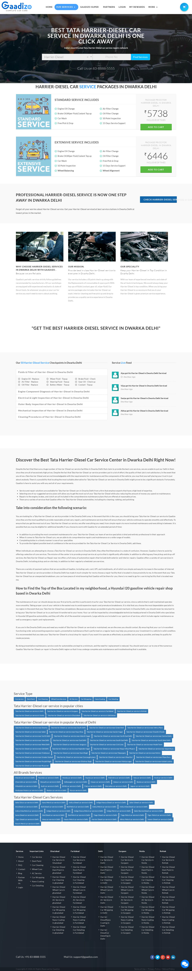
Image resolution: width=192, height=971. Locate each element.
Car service (19, 699)
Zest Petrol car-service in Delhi (79, 815)
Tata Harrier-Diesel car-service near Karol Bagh (70, 753)
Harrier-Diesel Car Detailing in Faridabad (79, 930)
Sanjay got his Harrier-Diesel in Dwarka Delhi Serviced (144, 398)
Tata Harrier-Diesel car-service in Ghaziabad (64, 715)
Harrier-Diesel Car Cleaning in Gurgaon (127, 880)
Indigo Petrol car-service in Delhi (119, 811)
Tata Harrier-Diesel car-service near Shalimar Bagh (73, 761)
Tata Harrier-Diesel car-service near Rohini (144, 753)
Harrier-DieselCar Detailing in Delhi (105, 934)
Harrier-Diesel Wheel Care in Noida (148, 890)
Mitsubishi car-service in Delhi (26, 786)
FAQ (20, 865)
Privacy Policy (154, 969)
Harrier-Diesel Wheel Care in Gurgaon (127, 890)
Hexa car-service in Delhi (51, 819)
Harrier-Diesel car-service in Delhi (104, 819)
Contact (21, 869)
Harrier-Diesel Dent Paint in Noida (148, 870)
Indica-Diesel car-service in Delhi (81, 802)
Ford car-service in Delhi (163, 778)
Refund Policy (168, 969)
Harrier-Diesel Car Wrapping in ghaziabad (58, 910)
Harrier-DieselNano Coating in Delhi (105, 921)
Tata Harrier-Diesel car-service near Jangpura (69, 744)
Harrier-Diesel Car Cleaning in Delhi (106, 880)
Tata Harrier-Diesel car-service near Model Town (144, 744)
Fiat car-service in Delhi (93, 786)
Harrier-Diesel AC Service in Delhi (106, 900)
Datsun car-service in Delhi (123, 782)
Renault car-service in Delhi (50, 782)
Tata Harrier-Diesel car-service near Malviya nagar (113, 761)
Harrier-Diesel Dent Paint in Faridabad (79, 870)
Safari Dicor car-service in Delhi (26, 802)
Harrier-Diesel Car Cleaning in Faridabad (79, 880)
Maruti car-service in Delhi (25, 778)
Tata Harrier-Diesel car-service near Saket (30, 732)
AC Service (73, 699)
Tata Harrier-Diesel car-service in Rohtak (132, 711)
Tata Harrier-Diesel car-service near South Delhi (68, 728)
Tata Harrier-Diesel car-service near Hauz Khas (66, 732)
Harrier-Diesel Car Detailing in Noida (148, 930)
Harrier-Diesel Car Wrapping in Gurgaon (127, 910)
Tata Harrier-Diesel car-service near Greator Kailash (34, 757)
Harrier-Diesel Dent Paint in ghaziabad (58, 870)
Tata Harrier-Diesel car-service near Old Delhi (32, 749)
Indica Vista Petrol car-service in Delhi (29, 811)
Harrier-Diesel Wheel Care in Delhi (106, 890)
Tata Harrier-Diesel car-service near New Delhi (32, 740)
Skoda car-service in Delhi (146, 782)
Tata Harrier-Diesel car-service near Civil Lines (106, 744)
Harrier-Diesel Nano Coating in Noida (148, 920)
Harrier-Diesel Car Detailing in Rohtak (168, 930)
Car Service (37, 857)
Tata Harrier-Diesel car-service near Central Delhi (154, 736)
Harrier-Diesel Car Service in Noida (148, 860)
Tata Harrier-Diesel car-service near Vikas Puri (116, 757)
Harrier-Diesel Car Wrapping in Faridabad (79, 910)
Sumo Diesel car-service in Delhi (27, 815)
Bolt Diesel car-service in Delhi (52, 807)
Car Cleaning (43, 699)
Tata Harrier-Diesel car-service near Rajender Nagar (71, 749)
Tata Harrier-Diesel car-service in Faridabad (97, 711)
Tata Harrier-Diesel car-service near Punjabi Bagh (33, 761)
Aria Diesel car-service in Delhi (26, 807)
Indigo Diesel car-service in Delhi (58, 811)
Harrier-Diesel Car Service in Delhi (106, 860)
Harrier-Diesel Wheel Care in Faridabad (79, 890)
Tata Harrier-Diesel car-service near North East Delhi (113, 736)
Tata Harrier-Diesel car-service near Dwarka (31, 728)
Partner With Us (21, 880)
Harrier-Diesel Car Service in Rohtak (168, 860)
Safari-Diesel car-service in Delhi (141, 802)
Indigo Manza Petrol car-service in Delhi (88, 811)
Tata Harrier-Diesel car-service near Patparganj (108, 753)
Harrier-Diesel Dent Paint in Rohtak (168, 870)
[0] (184, 6)
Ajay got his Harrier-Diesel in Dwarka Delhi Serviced (143, 373)
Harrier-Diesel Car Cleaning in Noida (148, 880)
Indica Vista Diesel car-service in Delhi (133, 807)
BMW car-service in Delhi (71, 786)
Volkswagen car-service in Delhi (75, 782)
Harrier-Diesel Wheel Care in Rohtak (168, 890)
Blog (20, 873)
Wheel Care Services (58, 699)
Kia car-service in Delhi (78, 790)
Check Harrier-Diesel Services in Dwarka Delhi (160, 199)
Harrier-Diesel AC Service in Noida (148, 900)
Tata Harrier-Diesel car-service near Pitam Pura (153, 757)
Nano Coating (100, 699)
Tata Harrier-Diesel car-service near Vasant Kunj (155, 749)
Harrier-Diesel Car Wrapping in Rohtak (168, 910)
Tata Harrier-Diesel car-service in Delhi (29, 711)
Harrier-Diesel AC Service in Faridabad (79, 900)
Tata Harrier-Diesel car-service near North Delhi (32, 736)
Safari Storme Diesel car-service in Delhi (148, 811)
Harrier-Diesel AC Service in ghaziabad (58, 900)
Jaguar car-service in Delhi (140, 786)
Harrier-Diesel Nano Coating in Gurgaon (127, 920)
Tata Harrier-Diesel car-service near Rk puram (32, 766)
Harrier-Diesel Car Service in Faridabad (79, 860)
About (21, 861)
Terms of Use (139, 969)
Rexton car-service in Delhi (56, 790)
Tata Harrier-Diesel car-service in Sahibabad (99, 715)
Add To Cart (156, 127)
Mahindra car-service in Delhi (119, 778)
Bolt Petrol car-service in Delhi (78, 807)
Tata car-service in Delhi (142, 778)
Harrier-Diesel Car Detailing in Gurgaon (127, 930)
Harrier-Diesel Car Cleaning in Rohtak (168, 880)
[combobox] (67, 57)
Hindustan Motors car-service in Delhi (29, 790)
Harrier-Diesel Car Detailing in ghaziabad (58, 930)
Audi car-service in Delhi (50, 786)
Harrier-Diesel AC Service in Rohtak (168, 900)
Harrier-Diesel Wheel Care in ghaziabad (58, 890)
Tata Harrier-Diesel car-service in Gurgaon (62, 711)
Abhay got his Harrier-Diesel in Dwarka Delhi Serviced (144, 411)
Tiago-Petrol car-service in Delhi (132, 815)
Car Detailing (113, 699)
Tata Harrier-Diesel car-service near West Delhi (32, 744)
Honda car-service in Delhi (72, 778)
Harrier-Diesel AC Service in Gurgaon (127, 900)
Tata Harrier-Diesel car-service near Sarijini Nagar (105, 732)
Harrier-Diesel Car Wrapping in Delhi (106, 910)
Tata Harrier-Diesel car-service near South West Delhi (151, 740)
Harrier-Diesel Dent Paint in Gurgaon (127, 870)
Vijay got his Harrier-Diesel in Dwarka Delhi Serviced (144, 385)
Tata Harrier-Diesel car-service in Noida (29, 715)
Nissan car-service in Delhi (100, 782)
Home (20, 857)
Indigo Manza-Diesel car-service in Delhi (111, 802)
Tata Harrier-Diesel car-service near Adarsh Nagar (72, 736)
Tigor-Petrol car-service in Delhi (159, 815)
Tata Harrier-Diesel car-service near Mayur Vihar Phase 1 (114, 749)
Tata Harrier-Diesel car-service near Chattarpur (32, 753)
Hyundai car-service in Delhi (48, 778)
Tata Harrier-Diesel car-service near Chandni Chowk (145, 732)
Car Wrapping (86, 699)
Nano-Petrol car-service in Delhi (53, 802)
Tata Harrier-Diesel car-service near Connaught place (76, 757)
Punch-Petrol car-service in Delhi (27, 824)
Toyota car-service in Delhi (95, 778)
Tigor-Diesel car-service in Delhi (27, 819)
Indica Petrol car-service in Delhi (104, 807)
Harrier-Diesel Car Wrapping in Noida (148, 910)
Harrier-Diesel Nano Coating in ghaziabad (58, 920)
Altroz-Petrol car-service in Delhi (132, 819)
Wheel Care (37, 869)
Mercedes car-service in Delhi (116, 786)
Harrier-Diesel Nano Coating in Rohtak (168, 920)
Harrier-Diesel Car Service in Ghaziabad (58, 860)
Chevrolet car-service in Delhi (26, 782)
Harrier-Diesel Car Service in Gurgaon (127, 860)
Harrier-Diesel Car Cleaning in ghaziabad (58, 880)
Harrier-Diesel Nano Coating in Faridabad (79, 920)
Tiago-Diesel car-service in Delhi (105, 815)
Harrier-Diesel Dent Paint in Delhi (106, 870)
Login (20, 887)
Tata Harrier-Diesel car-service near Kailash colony (153, 761)
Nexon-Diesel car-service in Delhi (160, 819)
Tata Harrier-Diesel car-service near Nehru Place (145, 728)
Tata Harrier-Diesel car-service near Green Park (106, 728)
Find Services (140, 57)
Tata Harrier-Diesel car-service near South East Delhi (109, 740)
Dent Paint (31, 699)
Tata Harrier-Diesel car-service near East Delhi (69, 740)
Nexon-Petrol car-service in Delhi (76, 819)
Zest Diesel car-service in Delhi (53, 815)
